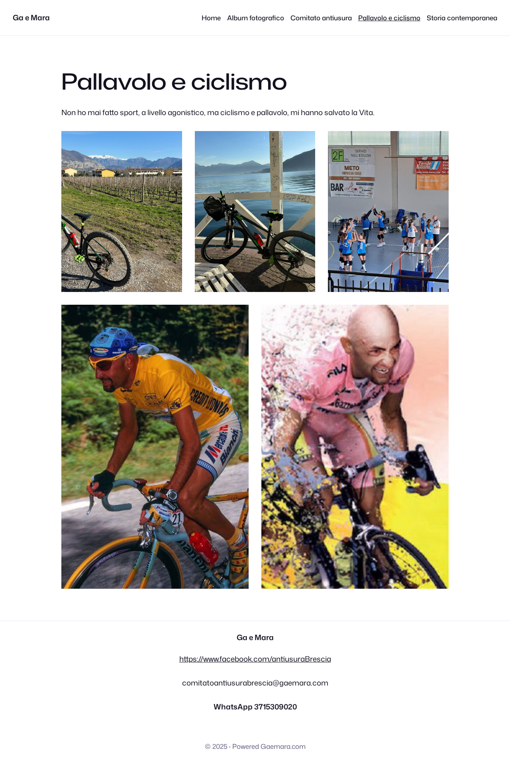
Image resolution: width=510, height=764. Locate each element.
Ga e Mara (31, 17)
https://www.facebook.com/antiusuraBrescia (255, 659)
